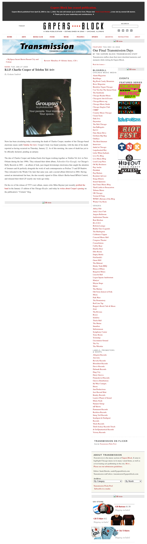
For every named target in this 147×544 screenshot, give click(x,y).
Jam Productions (99, 389)
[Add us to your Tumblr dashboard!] (131, 31)
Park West (96, 297)
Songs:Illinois (98, 178)
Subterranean (98, 329)
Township (96, 337)
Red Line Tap (98, 303)
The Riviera (97, 312)
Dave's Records (99, 366)
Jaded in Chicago (99, 147)
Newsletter (123, 37)
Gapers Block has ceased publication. (73, 7)
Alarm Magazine (99, 75)
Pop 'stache (97, 167)
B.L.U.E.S (96, 223)
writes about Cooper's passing (72, 188)
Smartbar (96, 326)
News (7, 67)
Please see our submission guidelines (108, 466)
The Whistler (98, 346)
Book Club (38, 37)
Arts (24, 37)
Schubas (96, 317)
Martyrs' (96, 280)
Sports (95, 37)
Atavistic (96, 357)
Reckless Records (100, 412)
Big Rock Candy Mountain (103, 81)
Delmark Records (99, 369)
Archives (109, 37)
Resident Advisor (99, 176)
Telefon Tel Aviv (30, 144)
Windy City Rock (100, 201)
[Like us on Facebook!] (119, 31)
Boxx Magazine (99, 84)
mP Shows (97, 406)
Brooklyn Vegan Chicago (103, 87)
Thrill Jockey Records (101, 426)
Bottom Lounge (99, 225)
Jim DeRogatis (98, 127)
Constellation (98, 243)
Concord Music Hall (101, 237)
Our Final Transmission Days (113, 50)
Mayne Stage (98, 283)
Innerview (97, 144)
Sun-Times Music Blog (102, 184)
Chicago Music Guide (101, 104)
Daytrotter (97, 121)
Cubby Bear (97, 246)
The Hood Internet (100, 141)
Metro (95, 286)
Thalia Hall (97, 320)
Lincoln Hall (98, 274)
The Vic (96, 343)
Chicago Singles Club (101, 107)
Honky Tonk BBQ (100, 266)
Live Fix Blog (98, 155)
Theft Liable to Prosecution (103, 187)
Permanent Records (100, 409)
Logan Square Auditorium (103, 277)
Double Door (98, 248)
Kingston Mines (99, 271)
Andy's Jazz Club (99, 211)
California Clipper (100, 234)
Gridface (96, 138)
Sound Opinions (99, 181)
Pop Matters (97, 173)
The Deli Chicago (100, 124)
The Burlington (99, 231)
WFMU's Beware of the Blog (104, 198)
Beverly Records (99, 360)
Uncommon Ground (100, 340)
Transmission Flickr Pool (108, 444)
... (128, 463)
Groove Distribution (101, 380)
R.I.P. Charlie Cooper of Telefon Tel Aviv (30, 70)
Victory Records (99, 432)
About (137, 37)
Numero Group (98, 403)
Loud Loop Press (99, 161)
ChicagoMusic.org (100, 101)
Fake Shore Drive (99, 133)
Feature (97, 47)
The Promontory (99, 300)
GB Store (98, 502)
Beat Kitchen (98, 220)
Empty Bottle (98, 254)
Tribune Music (98, 190)
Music (66, 37)
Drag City (96, 372)
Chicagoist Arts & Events (103, 98)
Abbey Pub (97, 208)
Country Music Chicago (102, 112)
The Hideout (98, 263)
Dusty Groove (98, 375)
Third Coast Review (102, 12)
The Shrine (97, 323)
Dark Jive (96, 118)
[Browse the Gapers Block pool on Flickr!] (123, 31)
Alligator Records (100, 355)
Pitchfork (96, 170)
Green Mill (97, 260)
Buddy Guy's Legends (101, 228)
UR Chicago (97, 193)
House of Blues (99, 268)
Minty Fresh (97, 400)
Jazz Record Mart (99, 392)
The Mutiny (97, 289)
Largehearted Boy (100, 150)
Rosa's (95, 314)
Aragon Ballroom (99, 214)
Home (9, 37)
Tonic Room (97, 334)
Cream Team (97, 115)
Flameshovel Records (101, 377)
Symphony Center (100, 332)
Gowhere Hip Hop (100, 135)
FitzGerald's (97, 257)
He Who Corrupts (99, 383)
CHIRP (95, 110)
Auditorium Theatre (100, 217)
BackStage (97, 78)
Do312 (95, 130)
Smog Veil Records (100, 415)
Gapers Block (127, 458)
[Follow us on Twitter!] (127, 31)
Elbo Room (97, 251)
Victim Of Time (99, 196)
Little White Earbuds (101, 153)
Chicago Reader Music (102, 95)
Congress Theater (99, 240)
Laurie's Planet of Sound (102, 398)
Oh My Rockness (99, 164)
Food (52, 37)
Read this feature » (99, 64)
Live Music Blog (99, 158)
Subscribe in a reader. (102, 488)
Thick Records (98, 423)
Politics (80, 37)
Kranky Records (99, 395)
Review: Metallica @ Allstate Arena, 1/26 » (61, 60)
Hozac (95, 386)
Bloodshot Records (100, 363)
